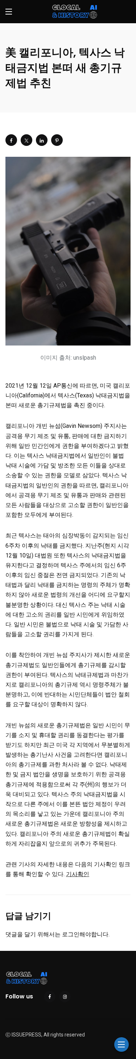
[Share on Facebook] (11, 140)
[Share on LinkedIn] (42, 140)
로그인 (70, 934)
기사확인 (77, 874)
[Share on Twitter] (26, 140)
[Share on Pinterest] (57, 140)
